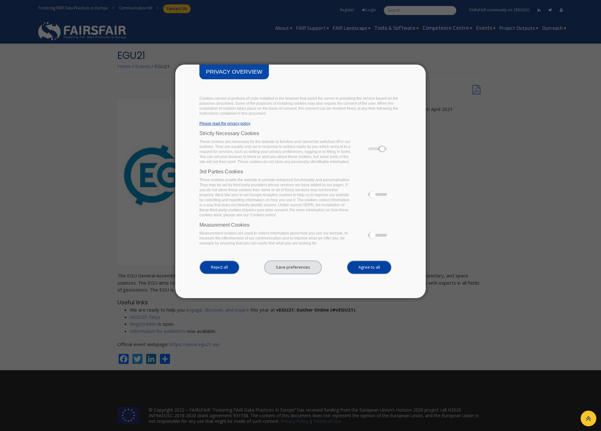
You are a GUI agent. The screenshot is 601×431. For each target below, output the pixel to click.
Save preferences (293, 267)
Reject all (219, 267)
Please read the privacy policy (224, 123)
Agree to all (369, 267)
